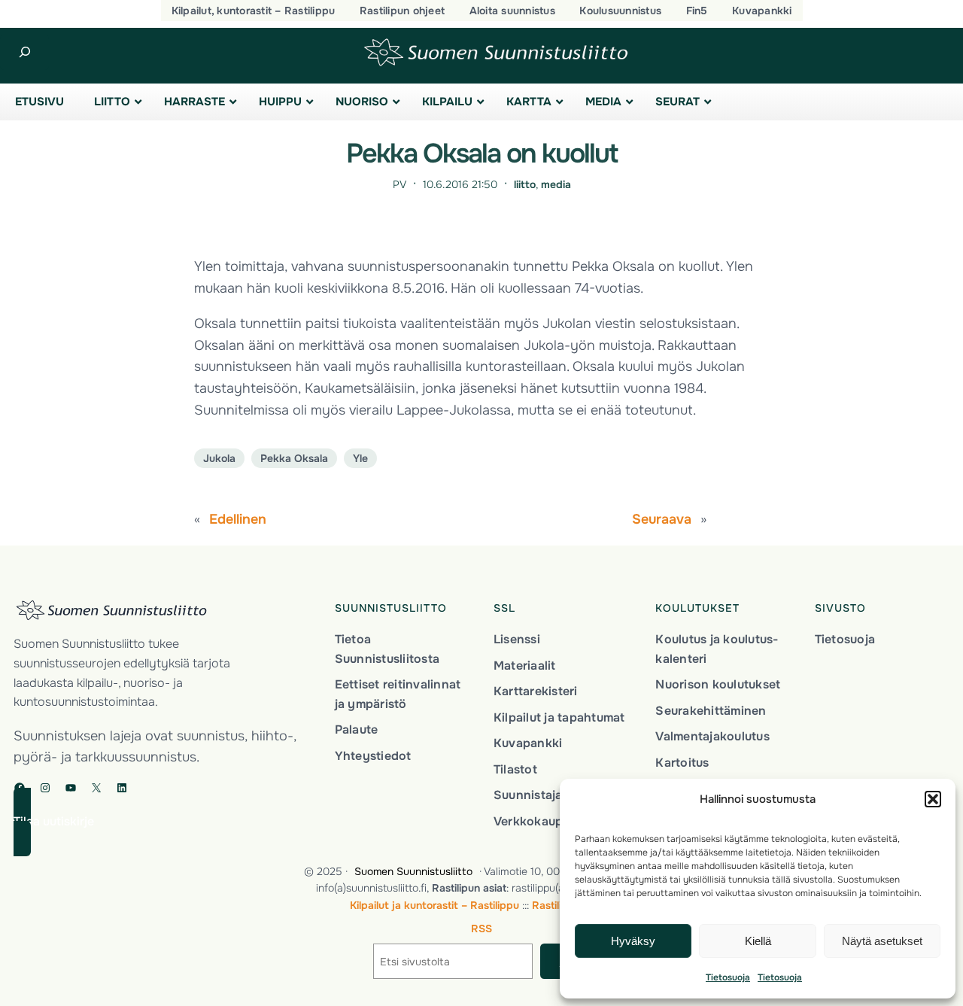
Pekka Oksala (294, 458)
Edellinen (237, 519)
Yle (360, 458)
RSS (481, 928)
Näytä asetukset (882, 941)
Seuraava (661, 519)
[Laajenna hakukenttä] (24, 52)
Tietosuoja (728, 977)
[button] (932, 799)
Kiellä (758, 941)
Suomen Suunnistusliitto (413, 871)
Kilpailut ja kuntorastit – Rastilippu (434, 905)
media (556, 184)
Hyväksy (633, 941)
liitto (525, 184)
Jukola (219, 458)
